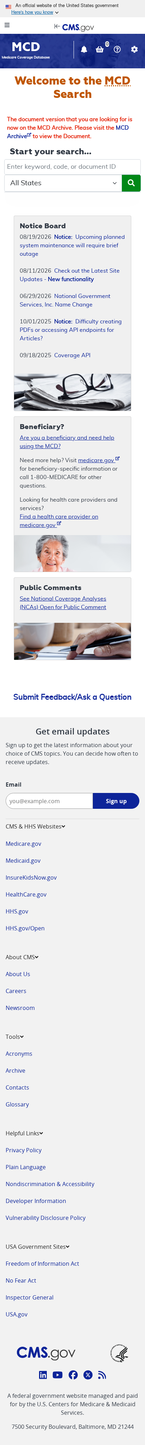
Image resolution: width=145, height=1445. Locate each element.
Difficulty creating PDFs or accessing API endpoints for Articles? (71, 330)
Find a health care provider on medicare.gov (59, 521)
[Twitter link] (88, 1376)
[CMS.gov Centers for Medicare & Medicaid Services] (72, 27)
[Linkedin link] (43, 1376)
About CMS (20, 957)
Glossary (17, 1104)
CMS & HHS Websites (34, 826)
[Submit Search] (131, 183)
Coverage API (72, 355)
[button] (85, 50)
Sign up (116, 801)
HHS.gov (17, 911)
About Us (18, 974)
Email (13, 784)
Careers (16, 991)
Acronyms (19, 1054)
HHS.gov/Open (25, 928)
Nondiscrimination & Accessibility (50, 1184)
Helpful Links (22, 1133)
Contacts (17, 1087)
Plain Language (26, 1167)
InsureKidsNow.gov (31, 877)
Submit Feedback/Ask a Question (72, 697)
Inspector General (29, 1297)
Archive (15, 1070)
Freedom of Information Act (42, 1263)
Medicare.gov (23, 844)
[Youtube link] (57, 1376)
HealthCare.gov (26, 894)
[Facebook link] (73, 1376)
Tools (13, 1037)
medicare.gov (96, 460)
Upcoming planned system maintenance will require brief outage (72, 245)
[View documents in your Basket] (100, 50)
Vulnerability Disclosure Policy (46, 1218)
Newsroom (20, 1008)
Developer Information (36, 1201)
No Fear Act (21, 1280)
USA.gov (16, 1314)
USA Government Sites (36, 1247)
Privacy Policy (24, 1150)
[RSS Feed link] (102, 1376)
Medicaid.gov (23, 860)
